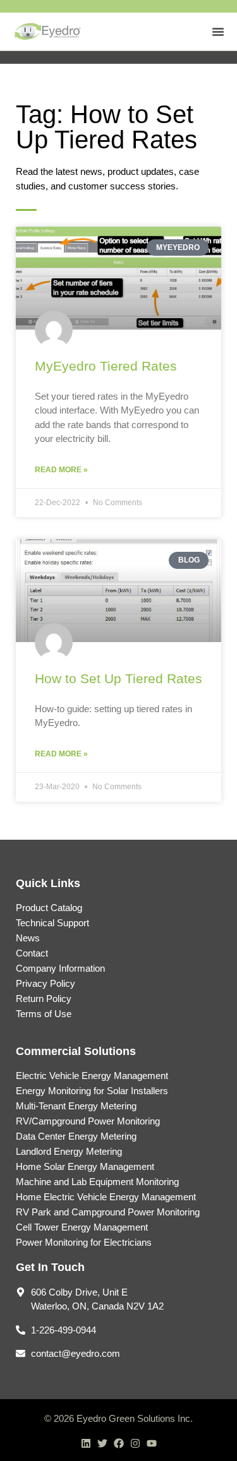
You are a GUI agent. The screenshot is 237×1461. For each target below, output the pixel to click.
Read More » (61, 469)
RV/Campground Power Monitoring (88, 1121)
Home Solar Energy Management (85, 1166)
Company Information (60, 968)
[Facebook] (119, 1443)
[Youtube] (152, 1443)
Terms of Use (43, 1013)
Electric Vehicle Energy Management (92, 1075)
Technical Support (52, 922)
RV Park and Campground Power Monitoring (108, 1212)
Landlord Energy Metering (69, 1151)
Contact (32, 953)
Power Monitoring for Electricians (84, 1242)
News (28, 938)
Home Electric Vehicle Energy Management (106, 1196)
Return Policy (43, 998)
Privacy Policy (45, 983)
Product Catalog (49, 907)
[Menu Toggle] (218, 31)
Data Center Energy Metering (76, 1136)
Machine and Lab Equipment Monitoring (97, 1181)
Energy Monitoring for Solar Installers (92, 1090)
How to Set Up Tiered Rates (118, 678)
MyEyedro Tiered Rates (106, 366)
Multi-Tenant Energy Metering (76, 1105)
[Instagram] (135, 1443)
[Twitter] (102, 1443)
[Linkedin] (86, 1443)
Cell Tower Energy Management (82, 1227)
